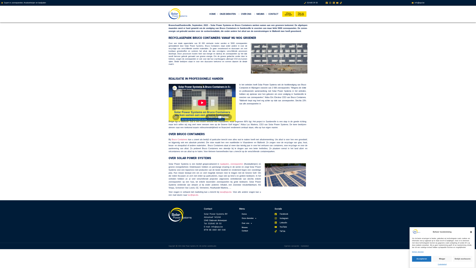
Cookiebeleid (442, 264)
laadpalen (224, 164)
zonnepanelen (236, 164)
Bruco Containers (179, 139)
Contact (273, 14)
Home (212, 14)
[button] (471, 232)
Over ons (246, 14)
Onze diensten (228, 14)
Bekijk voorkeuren (463, 259)
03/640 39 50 (215, 223)
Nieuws (260, 14)
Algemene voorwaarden (291, 246)
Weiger (442, 259)
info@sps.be (217, 226)
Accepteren (421, 259)
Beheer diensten (418, 252)
